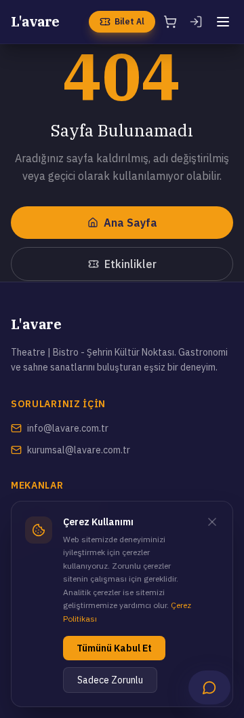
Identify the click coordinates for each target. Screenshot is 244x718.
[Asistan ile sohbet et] (209, 687)
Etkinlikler (130, 264)
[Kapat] (212, 522)
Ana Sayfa (130, 222)
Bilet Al (129, 21)
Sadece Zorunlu (110, 680)
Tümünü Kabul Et (114, 648)
